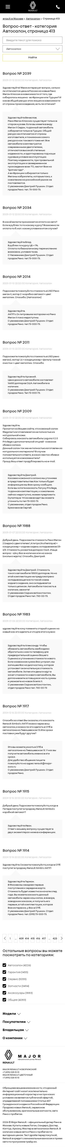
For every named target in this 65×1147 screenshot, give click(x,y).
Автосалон (33, 18)
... (15, 938)
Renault (22, 1122)
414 (27, 938)
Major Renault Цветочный (18, 1075)
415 (32, 938)
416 (38, 938)
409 (21, 938)
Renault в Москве (12, 18)
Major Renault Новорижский (19, 1069)
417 (43, 938)
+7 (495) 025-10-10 (11, 1072)
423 (55, 938)
